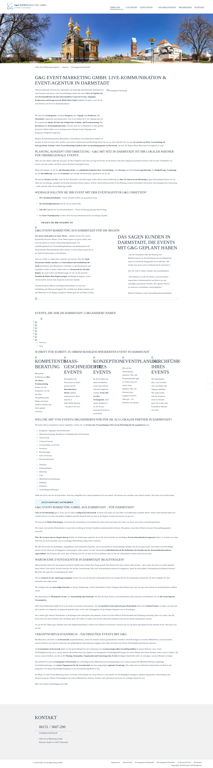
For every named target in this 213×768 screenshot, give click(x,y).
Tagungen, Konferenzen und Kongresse (186, 765)
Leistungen (146, 7)
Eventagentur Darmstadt (144, 762)
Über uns (115, 7)
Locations (131, 7)
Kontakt (199, 7)
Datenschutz (127, 762)
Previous (42, 342)
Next (41, 346)
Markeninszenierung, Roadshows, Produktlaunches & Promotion (64, 434)
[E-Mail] (210, 387)
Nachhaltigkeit (167, 7)
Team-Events (44, 438)
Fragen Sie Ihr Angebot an (57, 223)
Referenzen (185, 7)
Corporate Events (46, 441)
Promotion (198, 762)
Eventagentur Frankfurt (166, 762)
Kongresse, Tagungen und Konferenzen (54, 431)
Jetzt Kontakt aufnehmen (57, 502)
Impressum (115, 762)
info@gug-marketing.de (48, 733)
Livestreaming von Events (49, 445)
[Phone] (210, 381)
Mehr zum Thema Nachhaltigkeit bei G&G (51, 684)
